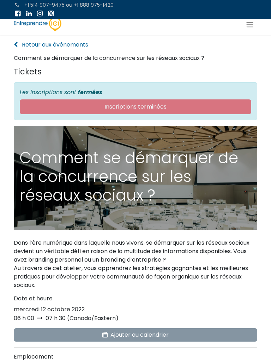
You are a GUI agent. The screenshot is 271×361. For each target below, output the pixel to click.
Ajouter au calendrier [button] (139, 335)
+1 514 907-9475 (44, 4)
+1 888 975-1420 (94, 4)
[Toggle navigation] (249, 24)
